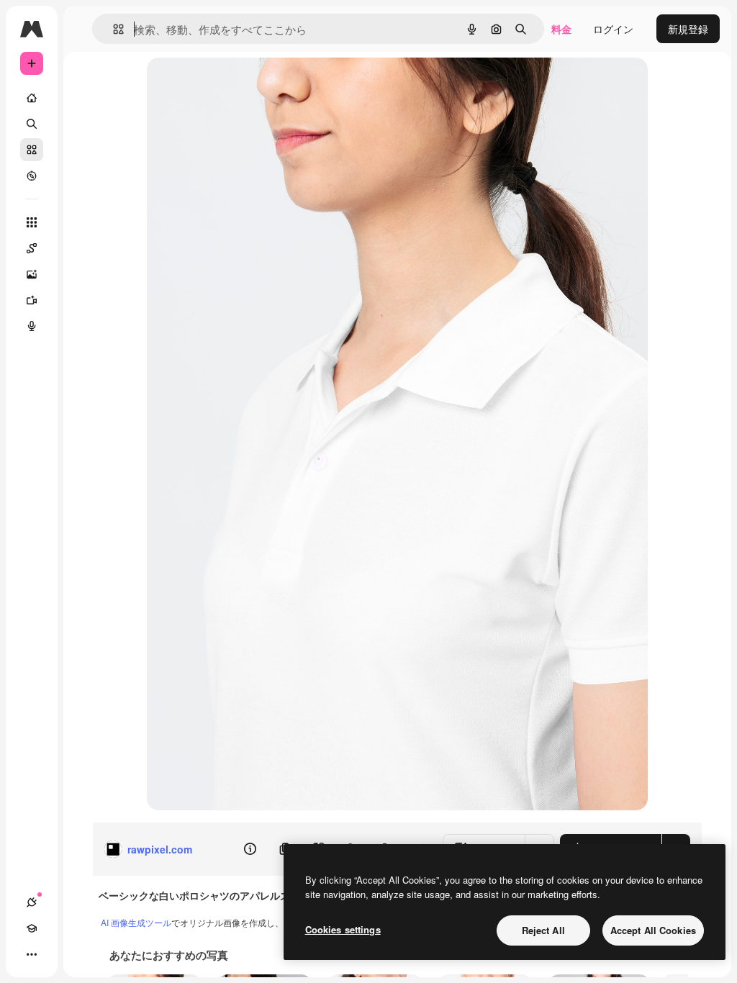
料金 (561, 29)
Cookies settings (343, 929)
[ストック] (31, 149)
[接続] (31, 902)
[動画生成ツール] (31, 300)
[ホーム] (31, 97)
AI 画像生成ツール (136, 922)
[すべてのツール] (31, 222)
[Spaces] (31, 248)
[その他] (31, 954)
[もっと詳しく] (31, 175)
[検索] (31, 123)
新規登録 (688, 29)
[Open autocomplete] (112, 29)
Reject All (543, 930)
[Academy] (31, 928)
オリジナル (246, 84)
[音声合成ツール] (31, 326)
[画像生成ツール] (31, 274)
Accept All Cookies (653, 930)
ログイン (613, 29)
